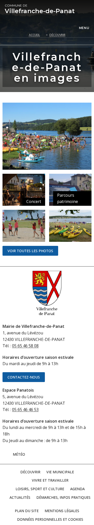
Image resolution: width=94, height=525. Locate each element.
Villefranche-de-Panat (40, 9)
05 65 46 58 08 (25, 345)
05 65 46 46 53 (25, 409)
